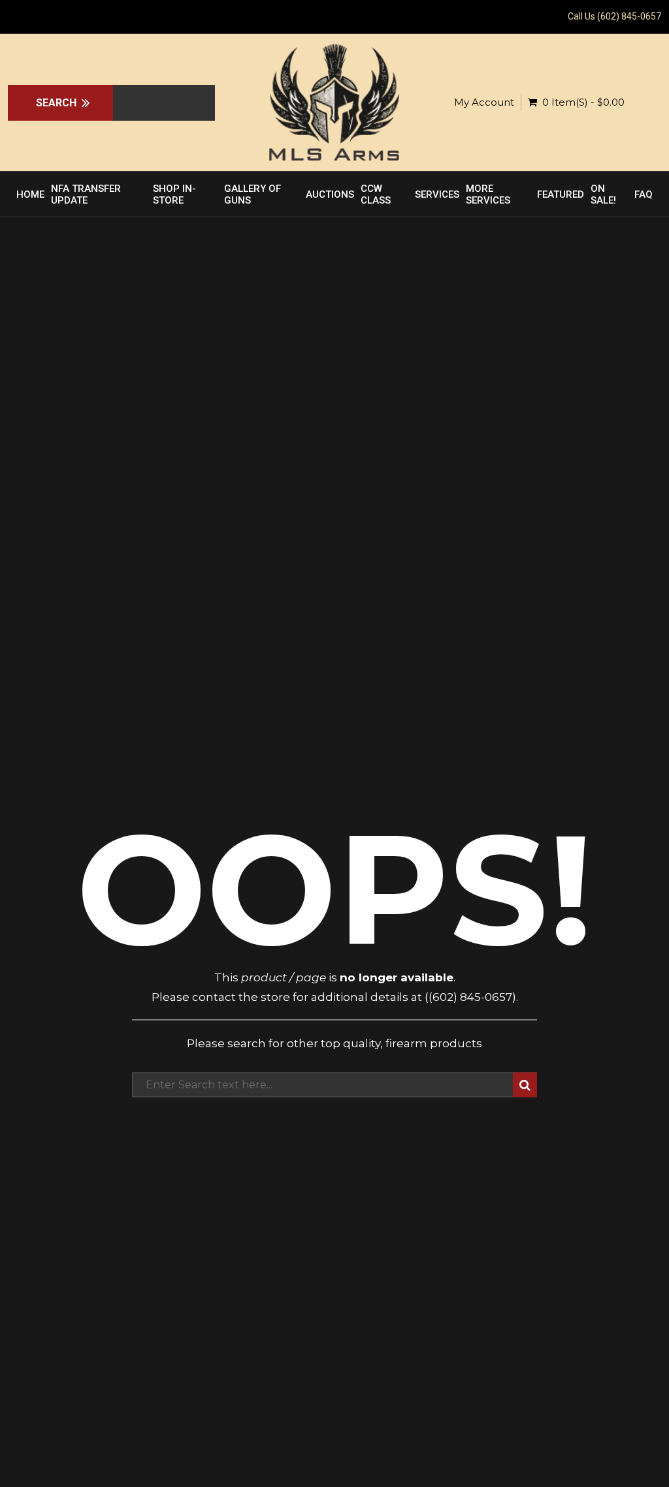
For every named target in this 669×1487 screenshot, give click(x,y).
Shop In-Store (174, 194)
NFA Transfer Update (86, 194)
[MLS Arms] (334, 102)
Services (437, 194)
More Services (488, 194)
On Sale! (603, 194)
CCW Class (376, 194)
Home (30, 194)
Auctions (330, 194)
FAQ (643, 194)
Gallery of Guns (252, 194)
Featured (560, 194)
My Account (484, 102)
